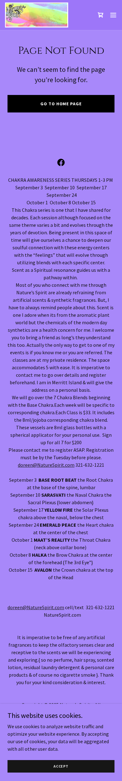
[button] (113, 15)
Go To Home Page (60, 104)
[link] (36, 14)
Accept (61, 766)
